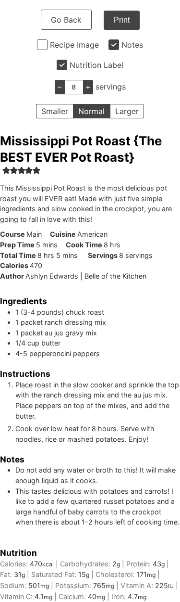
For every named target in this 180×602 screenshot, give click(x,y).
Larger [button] (127, 111)
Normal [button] (91, 111)
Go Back (66, 20)
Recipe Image (74, 45)
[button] (6, 170)
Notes (132, 45)
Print (122, 20)
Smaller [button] (54, 111)
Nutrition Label (96, 65)
